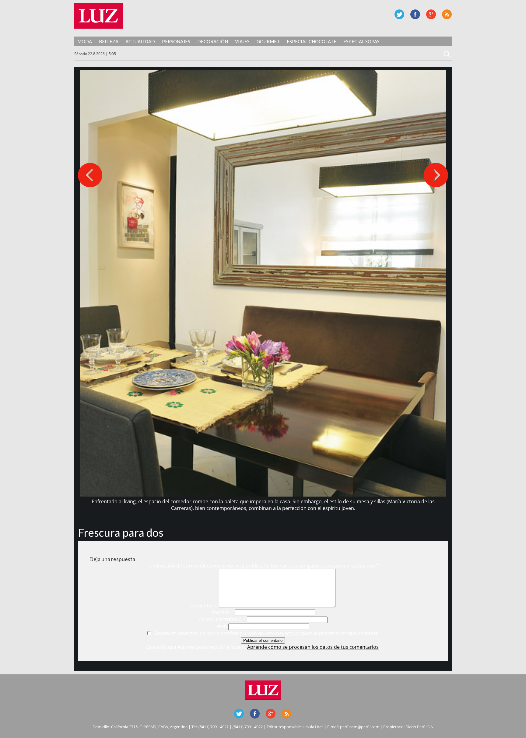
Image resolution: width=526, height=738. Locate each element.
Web (222, 626)
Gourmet (268, 41)
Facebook (415, 14)
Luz (98, 16)
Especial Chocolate (311, 41)
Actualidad (140, 41)
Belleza (108, 41)
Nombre (221, 612)
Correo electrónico (222, 619)
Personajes (176, 41)
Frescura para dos (120, 532)
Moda (84, 41)
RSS (447, 14)
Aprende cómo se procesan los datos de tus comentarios (313, 647)
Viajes (242, 41)
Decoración (212, 41)
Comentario (204, 605)
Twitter (399, 14)
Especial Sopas (361, 41)
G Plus (431, 14)
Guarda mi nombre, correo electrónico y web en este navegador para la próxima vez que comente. (266, 633)
